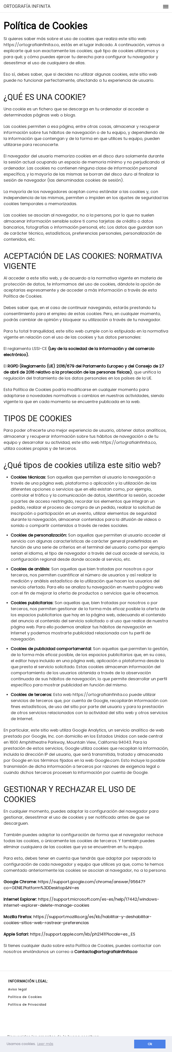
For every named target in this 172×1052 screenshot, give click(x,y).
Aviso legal (17, 989)
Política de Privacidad (27, 1004)
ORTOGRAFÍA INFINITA (27, 6)
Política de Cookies (25, 997)
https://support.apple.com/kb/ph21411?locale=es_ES (82, 934)
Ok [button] (150, 1044)
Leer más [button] (45, 1043)
